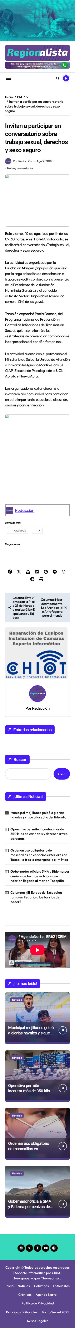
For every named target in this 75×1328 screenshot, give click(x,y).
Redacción (24, 510)
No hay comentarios (20, 168)
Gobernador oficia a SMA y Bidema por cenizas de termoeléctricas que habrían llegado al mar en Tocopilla (40, 876)
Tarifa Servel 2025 (55, 1312)
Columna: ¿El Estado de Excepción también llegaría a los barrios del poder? (36, 897)
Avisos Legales (37, 1321)
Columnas (41, 1286)
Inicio (10, 1286)
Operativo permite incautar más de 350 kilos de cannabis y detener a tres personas (39, 834)
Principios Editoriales (22, 1312)
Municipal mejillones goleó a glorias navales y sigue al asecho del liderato (38, 815)
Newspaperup (24, 1278)
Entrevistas (61, 1286)
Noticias (17, 999)
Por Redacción (22, 161)
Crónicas (24, 1294)
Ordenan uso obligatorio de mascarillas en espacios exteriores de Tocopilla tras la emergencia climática (39, 855)
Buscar (20, 759)
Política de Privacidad (37, 1303)
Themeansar (50, 1278)
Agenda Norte (46, 1294)
